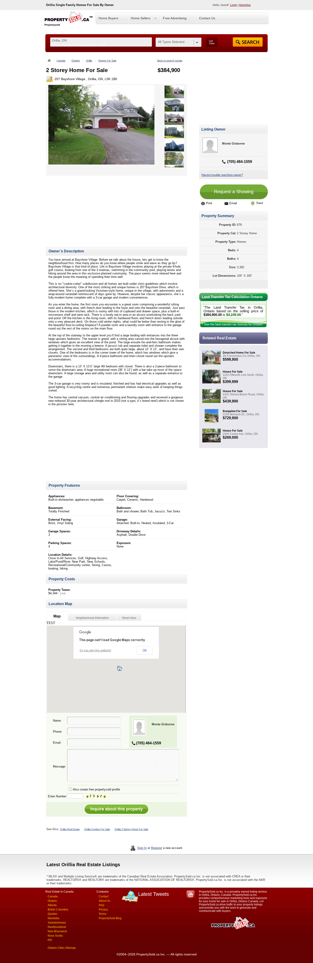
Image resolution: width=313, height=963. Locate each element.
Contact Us (207, 18)
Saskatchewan (57, 922)
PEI (50, 940)
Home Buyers (108, 18)
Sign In (142, 848)
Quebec (53, 914)
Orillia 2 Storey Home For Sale (131, 829)
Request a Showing (233, 191)
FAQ (101, 905)
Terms (102, 914)
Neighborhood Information (92, 618)
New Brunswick (57, 931)
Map (57, 616)
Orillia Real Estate (70, 829)
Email (233, 203)
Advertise (245, 5)
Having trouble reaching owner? (222, 175)
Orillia (89, 60)
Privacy (103, 909)
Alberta (52, 905)
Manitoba (53, 918)
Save (259, 203)
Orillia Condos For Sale (97, 829)
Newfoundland (57, 927)
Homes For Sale (107, 60)
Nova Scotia (55, 935)
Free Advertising (175, 18)
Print (209, 203)
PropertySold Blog (110, 918)
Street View (129, 618)
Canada (61, 60)
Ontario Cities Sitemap (62, 947)
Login (233, 5)
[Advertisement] (84, 208)
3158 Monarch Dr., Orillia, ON (241, 414)
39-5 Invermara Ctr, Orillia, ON (241, 355)
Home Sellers (140, 18)
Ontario (75, 60)
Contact (103, 896)
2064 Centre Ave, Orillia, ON (240, 433)
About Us (104, 900)
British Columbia (58, 909)
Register (156, 848)
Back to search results (169, 60)
